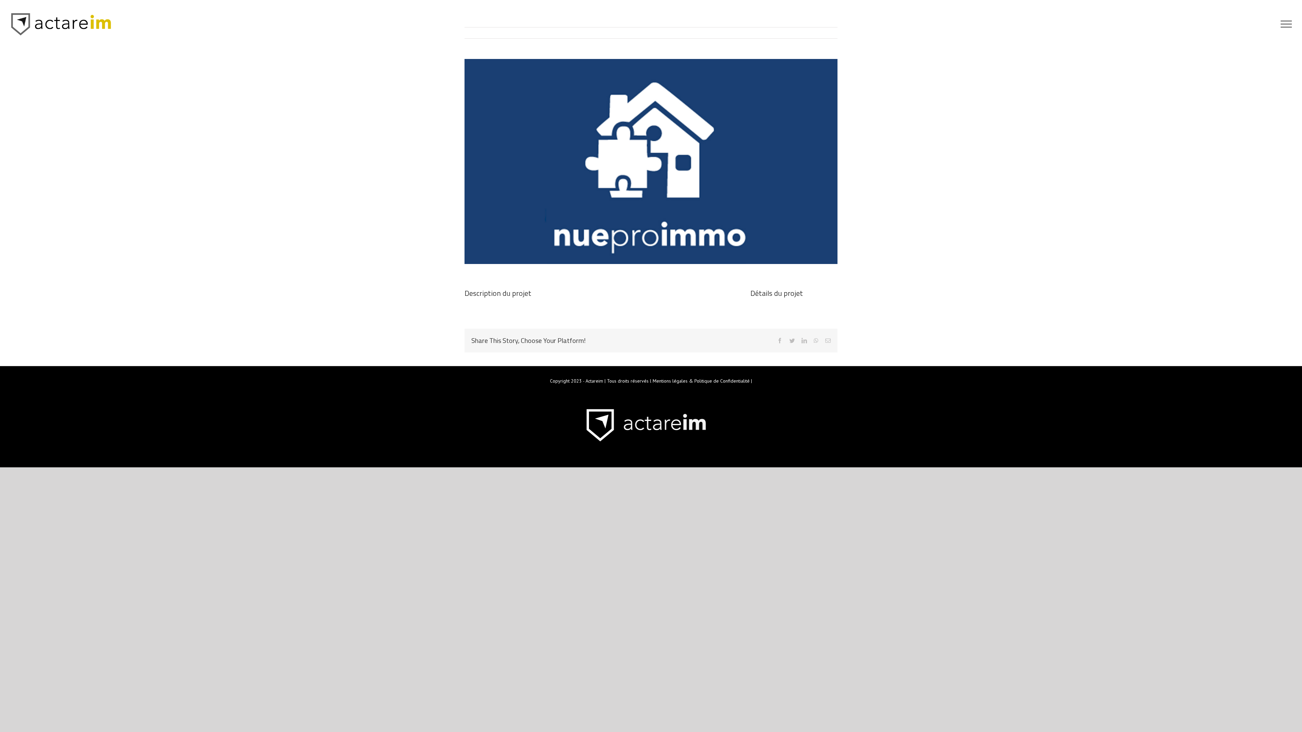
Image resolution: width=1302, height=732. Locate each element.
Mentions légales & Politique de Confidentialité (701, 381)
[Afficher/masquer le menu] (1286, 24)
